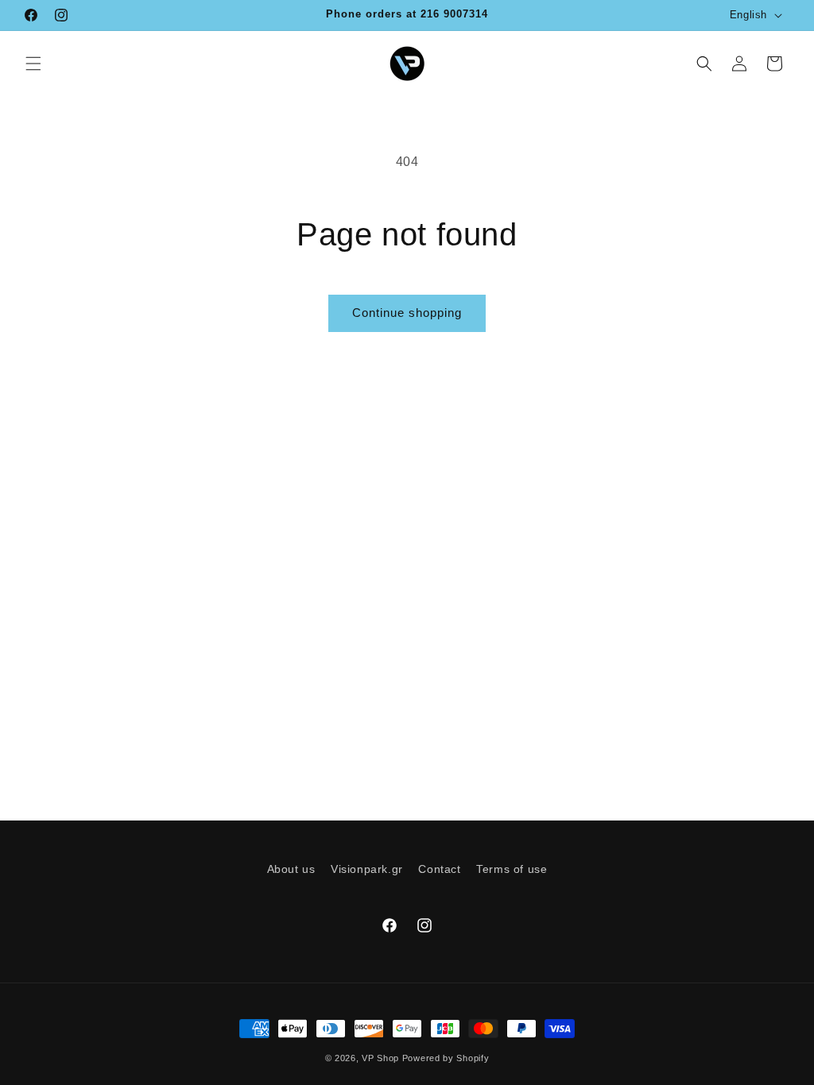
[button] (33, 63)
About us (291, 869)
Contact (439, 869)
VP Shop (380, 1058)
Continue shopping (407, 312)
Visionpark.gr (367, 869)
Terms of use (511, 869)
